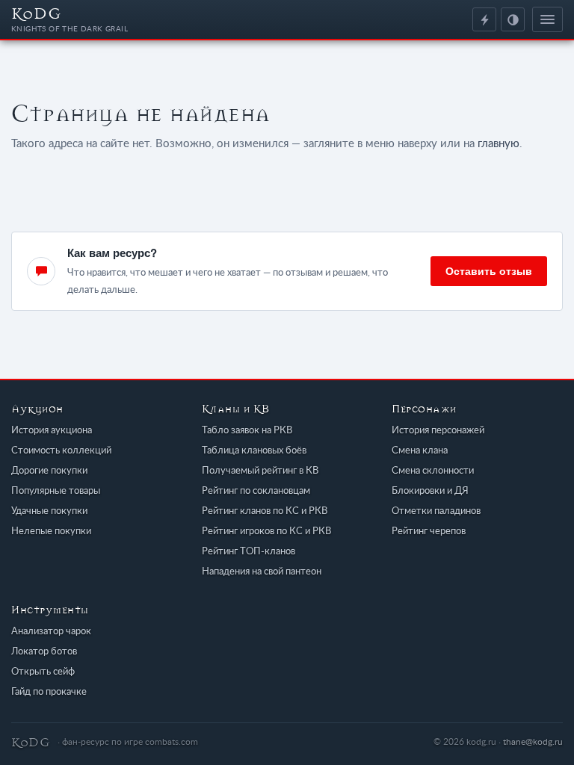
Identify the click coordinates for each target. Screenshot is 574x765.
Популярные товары (55, 491)
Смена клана (420, 451)
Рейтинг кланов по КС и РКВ (264, 511)
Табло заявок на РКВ (247, 431)
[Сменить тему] (513, 19)
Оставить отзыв (488, 270)
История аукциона (51, 431)
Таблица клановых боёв (254, 451)
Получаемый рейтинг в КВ (260, 471)
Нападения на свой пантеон (261, 572)
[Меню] (547, 19)
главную (498, 143)
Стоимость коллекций (61, 451)
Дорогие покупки (49, 471)
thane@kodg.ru (533, 741)
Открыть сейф (43, 672)
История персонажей (438, 431)
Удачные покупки (49, 511)
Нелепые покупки (51, 531)
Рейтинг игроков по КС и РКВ (266, 531)
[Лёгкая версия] (484, 19)
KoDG (69, 18)
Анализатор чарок (51, 632)
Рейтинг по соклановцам (256, 491)
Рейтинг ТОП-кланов (248, 552)
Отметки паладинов (436, 511)
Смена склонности (433, 471)
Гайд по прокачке (49, 692)
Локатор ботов (44, 652)
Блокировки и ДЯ (430, 491)
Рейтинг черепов (429, 531)
